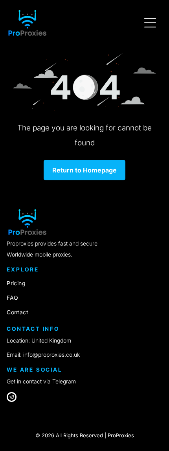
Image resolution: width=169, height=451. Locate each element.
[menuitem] (84, 283)
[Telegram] (12, 398)
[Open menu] (150, 23)
